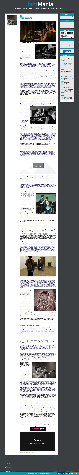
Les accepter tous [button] (61, 473)
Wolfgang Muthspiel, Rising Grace (52, 458)
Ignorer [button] (68, 473)
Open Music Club (68, 95)
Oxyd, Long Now (7, 458)
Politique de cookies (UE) (70, 471)
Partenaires (66, 30)
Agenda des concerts (67, 55)
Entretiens (25, 9)
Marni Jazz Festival (68, 87)
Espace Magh (67, 98)
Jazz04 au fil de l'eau (67, 64)
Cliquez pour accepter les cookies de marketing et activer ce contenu (38, 31)
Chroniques (18, 9)
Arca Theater (69, 71)
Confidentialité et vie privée (60, 471)
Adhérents (67, 21)
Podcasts (67, 40)
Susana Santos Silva (30, 452)
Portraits (31, 9)
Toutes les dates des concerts (67, 100)
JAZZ (21, 16)
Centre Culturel (70, 78)
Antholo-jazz (51, 9)
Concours (67, 14)
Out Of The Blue (60, 9)
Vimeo (35, 452)
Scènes (37, 9)
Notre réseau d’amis (8, 467)
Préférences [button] (74, 473)
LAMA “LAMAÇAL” (23, 452)
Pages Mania (43, 9)
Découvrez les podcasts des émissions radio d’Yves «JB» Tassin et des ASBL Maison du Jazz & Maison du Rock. (67, 44)
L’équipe (6, 466)
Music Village (70, 69)
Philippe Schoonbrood (26, 19)
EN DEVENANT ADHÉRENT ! (65, 27)
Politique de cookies (51, 473)
